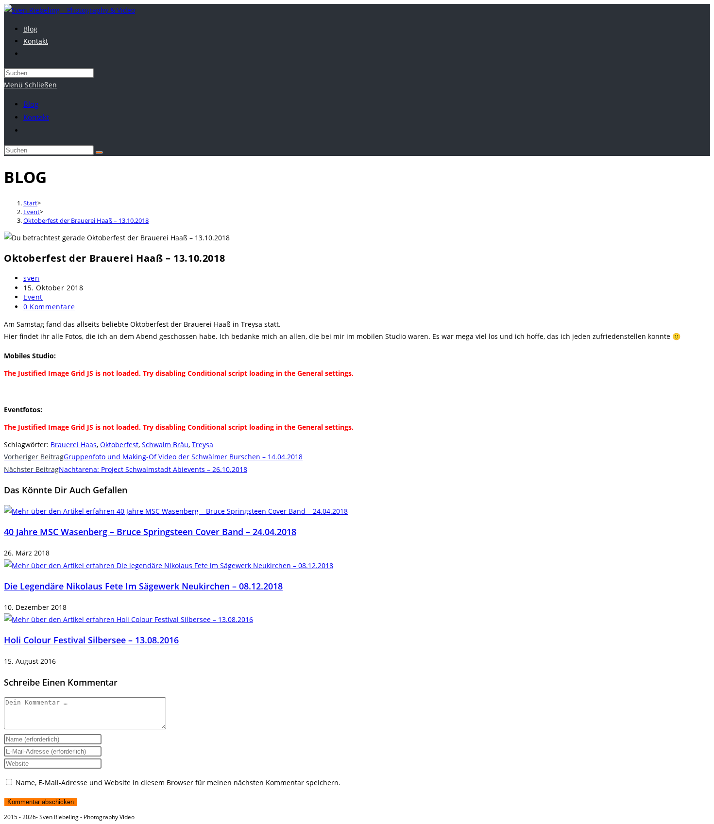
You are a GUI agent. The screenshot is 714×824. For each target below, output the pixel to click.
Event (33, 297)
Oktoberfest (119, 444)
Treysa (202, 444)
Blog (30, 104)
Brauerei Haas (74, 444)
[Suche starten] (99, 152)
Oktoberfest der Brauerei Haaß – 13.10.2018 (86, 220)
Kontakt (36, 117)
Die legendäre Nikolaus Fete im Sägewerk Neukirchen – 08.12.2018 (143, 586)
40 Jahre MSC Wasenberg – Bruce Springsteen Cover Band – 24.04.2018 (150, 532)
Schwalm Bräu (165, 444)
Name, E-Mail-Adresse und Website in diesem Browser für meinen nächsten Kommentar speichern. (178, 782)
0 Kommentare (49, 306)
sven (31, 278)
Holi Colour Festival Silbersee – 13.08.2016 (91, 640)
